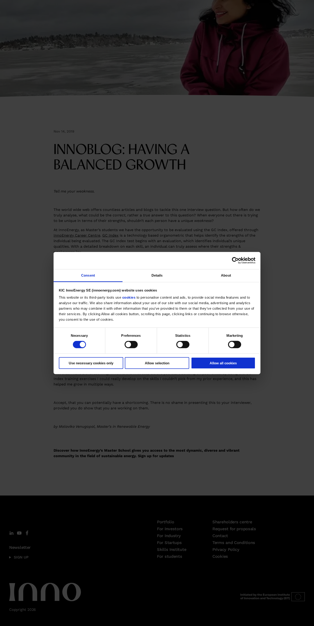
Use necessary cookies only (91, 363)
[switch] (131, 344)
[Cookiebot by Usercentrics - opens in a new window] (235, 260)
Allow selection (157, 363)
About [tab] (226, 275)
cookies (129, 297)
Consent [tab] (88, 275)
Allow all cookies (223, 363)
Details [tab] (157, 275)
